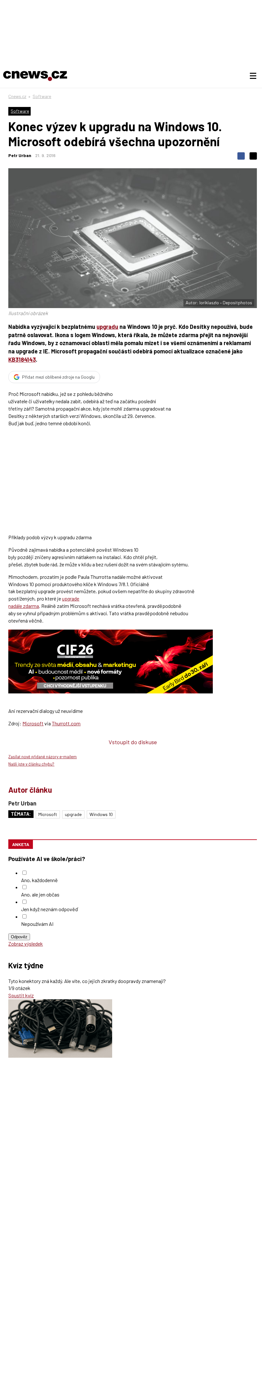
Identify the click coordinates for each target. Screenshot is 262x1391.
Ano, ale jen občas (40, 894)
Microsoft (32, 723)
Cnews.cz (17, 96)
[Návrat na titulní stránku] (35, 76)
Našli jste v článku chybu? (31, 764)
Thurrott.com (66, 723)
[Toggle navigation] (253, 76)
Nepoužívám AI (37, 924)
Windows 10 (101, 814)
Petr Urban (19, 155)
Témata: (21, 814)
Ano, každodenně (39, 880)
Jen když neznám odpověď (49, 909)
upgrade (73, 814)
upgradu (107, 326)
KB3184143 (22, 359)
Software (42, 96)
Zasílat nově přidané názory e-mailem (42, 756)
